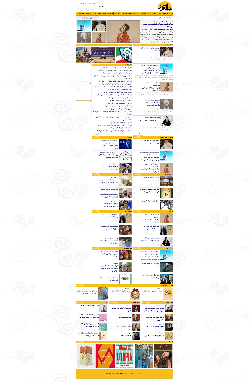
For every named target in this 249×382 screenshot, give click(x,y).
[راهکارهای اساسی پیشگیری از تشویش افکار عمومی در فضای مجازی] (103, 63)
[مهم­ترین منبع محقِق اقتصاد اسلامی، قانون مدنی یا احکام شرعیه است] (125, 197)
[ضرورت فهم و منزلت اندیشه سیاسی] (169, 330)
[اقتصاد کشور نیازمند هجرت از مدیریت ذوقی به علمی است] (128, 63)
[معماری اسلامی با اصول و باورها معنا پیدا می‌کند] (125, 260)
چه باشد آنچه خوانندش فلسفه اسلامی (154, 335)
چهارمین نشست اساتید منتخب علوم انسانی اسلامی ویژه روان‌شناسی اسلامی (154, 309)
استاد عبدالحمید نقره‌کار (125, 317)
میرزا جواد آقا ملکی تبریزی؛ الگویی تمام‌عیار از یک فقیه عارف (115, 81)
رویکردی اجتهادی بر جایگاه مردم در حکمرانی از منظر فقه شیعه (114, 84)
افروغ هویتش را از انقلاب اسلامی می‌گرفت (119, 108)
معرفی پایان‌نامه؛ (159, 288)
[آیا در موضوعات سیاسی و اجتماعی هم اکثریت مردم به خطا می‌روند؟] (166, 197)
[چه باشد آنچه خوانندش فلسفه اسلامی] (169, 339)
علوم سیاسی (144, 13)
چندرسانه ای (88, 13)
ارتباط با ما (86, 10)
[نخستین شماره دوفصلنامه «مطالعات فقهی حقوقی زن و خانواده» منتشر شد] (103, 321)
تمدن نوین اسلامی (157, 13)
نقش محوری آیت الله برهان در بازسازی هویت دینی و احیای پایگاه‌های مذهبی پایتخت (152, 102)
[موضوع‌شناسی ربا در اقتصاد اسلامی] (135, 300)
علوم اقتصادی (136, 13)
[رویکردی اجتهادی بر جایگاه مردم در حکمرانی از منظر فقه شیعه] (125, 234)
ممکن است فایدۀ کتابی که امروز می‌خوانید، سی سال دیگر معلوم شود (151, 71)
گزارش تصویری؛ (161, 306)
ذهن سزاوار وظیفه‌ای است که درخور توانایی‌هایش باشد (163, 22)
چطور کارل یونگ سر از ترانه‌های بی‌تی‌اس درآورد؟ (118, 106)
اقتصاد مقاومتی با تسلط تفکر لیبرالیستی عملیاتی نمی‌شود (111, 204)
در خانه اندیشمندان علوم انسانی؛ (111, 238)
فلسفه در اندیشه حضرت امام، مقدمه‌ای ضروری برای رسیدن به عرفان (150, 118)
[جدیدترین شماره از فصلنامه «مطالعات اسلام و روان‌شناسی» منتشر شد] (103, 339)
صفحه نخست (99, 10)
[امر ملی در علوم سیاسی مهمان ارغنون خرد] (166, 186)
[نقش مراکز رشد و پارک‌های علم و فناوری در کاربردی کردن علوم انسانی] (103, 300)
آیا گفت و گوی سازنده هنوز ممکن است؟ (120, 122)
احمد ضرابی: (115, 263)
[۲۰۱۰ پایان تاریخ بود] (124, 367)
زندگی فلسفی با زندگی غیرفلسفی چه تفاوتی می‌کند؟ (158, 25)
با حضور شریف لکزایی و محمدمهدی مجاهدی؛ (109, 140)
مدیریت (149, 13)
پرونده (130, 45)
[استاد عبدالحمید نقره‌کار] (136, 321)
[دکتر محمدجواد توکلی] (136, 339)
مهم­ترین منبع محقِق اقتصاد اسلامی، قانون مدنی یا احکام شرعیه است (109, 195)
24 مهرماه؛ (116, 275)
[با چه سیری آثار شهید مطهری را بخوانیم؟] (144, 367)
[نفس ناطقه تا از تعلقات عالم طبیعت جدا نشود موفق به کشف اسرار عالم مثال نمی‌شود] (125, 271)
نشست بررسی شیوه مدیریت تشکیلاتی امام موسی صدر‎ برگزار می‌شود (110, 145)
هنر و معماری (110, 13)
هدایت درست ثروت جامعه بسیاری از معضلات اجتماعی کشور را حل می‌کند (108, 181)
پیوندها (80, 10)
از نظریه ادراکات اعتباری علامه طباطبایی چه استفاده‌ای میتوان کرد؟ (113, 95)
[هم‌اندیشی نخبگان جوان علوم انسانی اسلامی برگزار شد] (169, 321)
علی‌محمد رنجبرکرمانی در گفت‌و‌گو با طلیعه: (109, 251)
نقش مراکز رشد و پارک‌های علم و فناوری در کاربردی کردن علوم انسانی (87, 292)
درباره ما (92, 10)
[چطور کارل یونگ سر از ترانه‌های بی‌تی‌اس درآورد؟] (166, 283)
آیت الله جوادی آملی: (114, 177)
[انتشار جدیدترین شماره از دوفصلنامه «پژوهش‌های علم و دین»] (103, 330)
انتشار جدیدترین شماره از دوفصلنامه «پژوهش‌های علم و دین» (89, 325)
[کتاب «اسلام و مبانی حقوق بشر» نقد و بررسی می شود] (125, 246)
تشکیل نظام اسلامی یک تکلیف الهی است (120, 128)
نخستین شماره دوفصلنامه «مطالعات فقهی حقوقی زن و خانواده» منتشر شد (89, 316)
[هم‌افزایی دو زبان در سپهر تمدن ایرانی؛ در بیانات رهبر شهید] (99, 31)
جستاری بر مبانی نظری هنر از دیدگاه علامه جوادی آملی (109, 278)
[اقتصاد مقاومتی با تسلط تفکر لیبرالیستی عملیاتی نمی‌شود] (125, 209)
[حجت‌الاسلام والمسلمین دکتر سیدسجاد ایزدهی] (136, 312)
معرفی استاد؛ (128, 306)
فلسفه (130, 13)
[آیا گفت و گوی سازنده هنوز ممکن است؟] (105, 367)
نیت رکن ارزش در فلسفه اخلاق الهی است (120, 97)
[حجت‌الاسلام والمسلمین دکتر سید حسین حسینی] (136, 330)
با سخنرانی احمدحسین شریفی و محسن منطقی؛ (109, 152)
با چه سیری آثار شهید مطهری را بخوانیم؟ (120, 100)
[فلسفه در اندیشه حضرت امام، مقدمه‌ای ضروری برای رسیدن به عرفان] (166, 126)
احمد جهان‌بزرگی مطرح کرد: (112, 164)
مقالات (99, 13)
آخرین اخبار (128, 65)
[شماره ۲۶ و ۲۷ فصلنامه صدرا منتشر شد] (103, 312)
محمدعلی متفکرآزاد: (114, 201)
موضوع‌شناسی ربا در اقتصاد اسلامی (121, 291)
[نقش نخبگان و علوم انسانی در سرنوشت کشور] (125, 172)
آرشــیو (138, 134)
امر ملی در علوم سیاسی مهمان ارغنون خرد (119, 103)
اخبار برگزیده (169, 45)
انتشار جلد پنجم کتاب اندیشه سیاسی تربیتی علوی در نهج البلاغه (113, 130)
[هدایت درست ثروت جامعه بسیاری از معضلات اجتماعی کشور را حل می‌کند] (125, 186)
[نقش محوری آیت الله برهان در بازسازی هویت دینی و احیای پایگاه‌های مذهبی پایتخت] (84, 42)
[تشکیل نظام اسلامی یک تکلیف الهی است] (166, 209)
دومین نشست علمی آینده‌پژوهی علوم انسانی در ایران (117, 92)
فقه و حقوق (124, 13)
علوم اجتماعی (117, 13)
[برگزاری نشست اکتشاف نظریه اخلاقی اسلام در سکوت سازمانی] (125, 160)
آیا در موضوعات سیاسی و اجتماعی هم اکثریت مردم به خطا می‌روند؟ (113, 117)
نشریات (94, 13)
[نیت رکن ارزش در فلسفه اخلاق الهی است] (166, 271)
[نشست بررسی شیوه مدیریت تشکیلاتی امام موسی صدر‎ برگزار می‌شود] (125, 149)
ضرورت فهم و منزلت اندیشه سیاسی (155, 326)
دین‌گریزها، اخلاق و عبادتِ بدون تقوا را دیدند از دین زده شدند (114, 125)
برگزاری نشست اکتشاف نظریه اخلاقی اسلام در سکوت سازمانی (108, 156)
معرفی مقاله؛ (161, 333)
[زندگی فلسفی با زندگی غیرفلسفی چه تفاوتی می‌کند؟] (123, 42)
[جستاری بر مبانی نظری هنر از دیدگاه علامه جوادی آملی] (125, 283)
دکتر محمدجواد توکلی (125, 335)
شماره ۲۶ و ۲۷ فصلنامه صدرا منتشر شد (89, 305)
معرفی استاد (81, 13)
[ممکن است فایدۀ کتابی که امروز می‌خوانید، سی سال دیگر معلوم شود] (84, 31)
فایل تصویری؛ (161, 324)
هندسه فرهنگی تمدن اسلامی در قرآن (153, 291)
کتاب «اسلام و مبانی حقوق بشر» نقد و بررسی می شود (116, 89)
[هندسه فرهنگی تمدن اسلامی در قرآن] (168, 300)
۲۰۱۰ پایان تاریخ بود (126, 119)
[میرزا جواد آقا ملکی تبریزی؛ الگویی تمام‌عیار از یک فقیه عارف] (166, 234)
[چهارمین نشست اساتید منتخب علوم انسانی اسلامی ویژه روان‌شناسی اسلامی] (169, 312)
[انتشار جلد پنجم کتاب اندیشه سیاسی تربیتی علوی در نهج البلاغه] (86, 367)
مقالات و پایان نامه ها (166, 285)
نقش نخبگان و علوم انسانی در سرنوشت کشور (110, 167)
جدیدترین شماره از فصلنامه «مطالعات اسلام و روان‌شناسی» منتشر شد (89, 334)
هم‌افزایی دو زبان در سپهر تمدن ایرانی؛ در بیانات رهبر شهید (150, 49)
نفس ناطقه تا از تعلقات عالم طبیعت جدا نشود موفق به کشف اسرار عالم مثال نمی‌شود (109, 268)
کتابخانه (104, 13)
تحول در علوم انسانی (168, 13)
